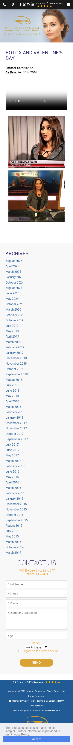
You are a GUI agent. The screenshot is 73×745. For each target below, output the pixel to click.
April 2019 (12, 336)
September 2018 (17, 374)
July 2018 (12, 385)
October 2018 (15, 369)
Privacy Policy (28, 701)
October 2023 (15, 304)
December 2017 (16, 423)
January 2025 (14, 277)
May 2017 (12, 455)
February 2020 (15, 315)
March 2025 (13, 271)
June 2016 (12, 471)
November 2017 (16, 428)
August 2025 (14, 261)
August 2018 (14, 380)
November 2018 (16, 363)
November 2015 (16, 509)
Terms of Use (49, 651)
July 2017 (12, 444)
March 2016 (13, 488)
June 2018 (12, 390)
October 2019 (15, 320)
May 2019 (12, 331)
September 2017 (17, 439)
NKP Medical (53, 710)
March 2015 (13, 542)
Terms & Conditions (47, 701)
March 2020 (13, 309)
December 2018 (16, 358)
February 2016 (15, 493)
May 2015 (12, 536)
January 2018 (14, 417)
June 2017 (12, 450)
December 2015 (16, 504)
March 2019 (13, 342)
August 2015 (14, 525)
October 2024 (15, 282)
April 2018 (12, 401)
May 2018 (12, 396)
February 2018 (15, 412)
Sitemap (15, 701)
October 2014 (15, 547)
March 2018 (13, 407)
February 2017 (15, 466)
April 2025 (12, 266)
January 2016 (14, 498)
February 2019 (15, 347)
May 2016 (12, 477)
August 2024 (14, 288)
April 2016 (12, 482)
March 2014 (13, 552)
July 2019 (12, 326)
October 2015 (15, 515)
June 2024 (12, 293)
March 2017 (13, 461)
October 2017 (15, 434)
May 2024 (12, 298)
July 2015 (12, 531)
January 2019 (14, 353)
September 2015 (17, 520)
